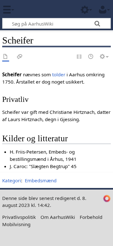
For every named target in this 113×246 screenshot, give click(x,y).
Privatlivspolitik (19, 217)
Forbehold (91, 217)
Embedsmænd (40, 180)
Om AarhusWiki (57, 217)
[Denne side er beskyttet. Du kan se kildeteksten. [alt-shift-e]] (79, 57)
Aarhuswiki (42, 9)
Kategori (11, 180)
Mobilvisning (16, 224)
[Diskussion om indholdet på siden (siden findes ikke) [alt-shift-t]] (19, 57)
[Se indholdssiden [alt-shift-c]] (5, 57)
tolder (58, 74)
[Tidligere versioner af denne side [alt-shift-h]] (91, 57)
